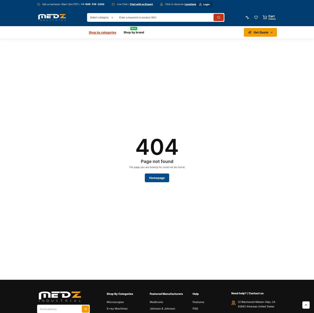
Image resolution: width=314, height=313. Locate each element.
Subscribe (85, 309)
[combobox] (101, 17)
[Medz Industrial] (52, 17)
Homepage (157, 178)
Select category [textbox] (99, 17)
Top (306, 305)
